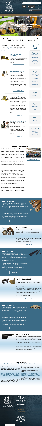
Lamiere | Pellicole (35, 57)
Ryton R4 (4, 253)
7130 (36, 60)
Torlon (35, 53)
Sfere (37, 55)
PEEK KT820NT (33, 74)
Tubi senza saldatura (34, 54)
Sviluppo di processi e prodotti (18, 121)
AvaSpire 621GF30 (35, 132)
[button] (2, 26)
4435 (37, 61)
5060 (37, 58)
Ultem (35, 117)
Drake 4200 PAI (35, 106)
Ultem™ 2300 (35, 120)
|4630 (34, 63)
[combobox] (31, 3)
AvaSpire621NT (35, 131)
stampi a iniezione (15, 206)
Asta (34, 129)
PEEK (35, 71)
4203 (35, 58)
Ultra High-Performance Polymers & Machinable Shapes (23, 26)
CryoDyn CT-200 (35, 84)
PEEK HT (36, 81)
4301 (33, 61)
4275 (35, 61)
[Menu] (40, 15)
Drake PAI (35, 104)
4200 (32, 58)
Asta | (34, 72)
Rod (34, 93)
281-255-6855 (21, 404)
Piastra (36, 129)
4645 (36, 63)
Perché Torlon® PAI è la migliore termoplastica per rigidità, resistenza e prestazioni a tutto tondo (30, 365)
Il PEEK (17, 229)
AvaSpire (35, 128)
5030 (34, 60)
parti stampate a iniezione (6, 48)
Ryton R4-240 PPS (35, 95)
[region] (21, 26)
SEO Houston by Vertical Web (21, 421)
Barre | (32, 55)
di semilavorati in (9, 47)
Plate (35, 55)
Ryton (35, 92)
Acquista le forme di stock (35, 46)
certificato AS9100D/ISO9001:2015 (12, 176)
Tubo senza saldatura (35, 118)
